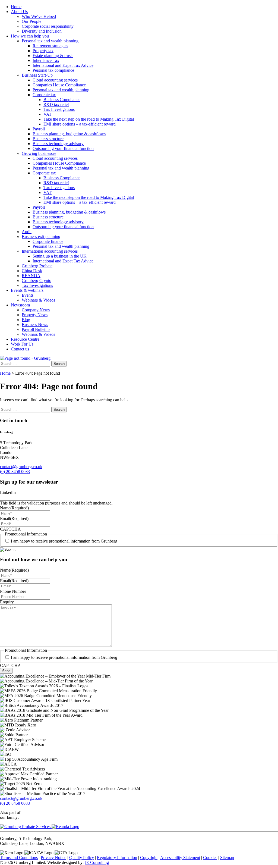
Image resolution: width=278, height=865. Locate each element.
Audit (26, 231)
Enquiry (7, 602)
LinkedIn (8, 492)
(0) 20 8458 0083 (15, 471)
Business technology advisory (58, 143)
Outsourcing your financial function (63, 148)
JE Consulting (97, 862)
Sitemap (227, 857)
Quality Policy (81, 857)
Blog (26, 319)
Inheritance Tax (46, 60)
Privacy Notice (53, 857)
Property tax (43, 50)
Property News (35, 314)
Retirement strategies (50, 45)
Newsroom (20, 305)
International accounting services (50, 251)
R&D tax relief (56, 104)
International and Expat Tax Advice (63, 65)
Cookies (210, 857)
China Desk (32, 270)
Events (27, 295)
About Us (19, 11)
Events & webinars (27, 290)
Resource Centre (25, 339)
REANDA (31, 275)
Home (16, 6)
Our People (31, 21)
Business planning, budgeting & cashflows (69, 133)
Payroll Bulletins (36, 329)
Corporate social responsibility (48, 26)
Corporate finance (48, 241)
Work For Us (22, 344)
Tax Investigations (59, 109)
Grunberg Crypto (36, 280)
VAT (47, 114)
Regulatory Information (117, 857)
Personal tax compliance (53, 70)
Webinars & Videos (38, 300)
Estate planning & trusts (53, 55)
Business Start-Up (37, 75)
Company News (36, 310)
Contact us (20, 349)
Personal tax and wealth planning (50, 41)
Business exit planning (41, 236)
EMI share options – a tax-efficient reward (79, 124)
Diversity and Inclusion (42, 31)
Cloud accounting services (55, 80)
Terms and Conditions (19, 857)
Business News (35, 324)
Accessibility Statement (180, 857)
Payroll (39, 129)
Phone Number (13, 591)
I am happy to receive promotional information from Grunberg (64, 541)
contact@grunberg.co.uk (21, 466)
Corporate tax (44, 94)
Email (14, 518)
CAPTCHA (10, 529)
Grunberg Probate (37, 266)
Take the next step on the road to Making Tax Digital (88, 119)
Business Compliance (61, 99)
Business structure (48, 138)
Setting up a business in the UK (60, 256)
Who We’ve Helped (39, 16)
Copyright (148, 857)
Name (14, 508)
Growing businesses (39, 153)
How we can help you (30, 36)
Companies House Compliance (59, 85)
